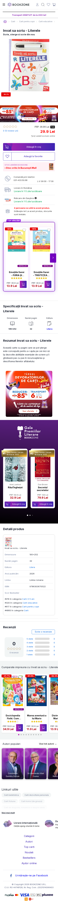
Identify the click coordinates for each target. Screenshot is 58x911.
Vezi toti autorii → (48, 743)
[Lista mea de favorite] (48, 4)
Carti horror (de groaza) (31, 801)
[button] (53, 258)
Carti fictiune (9, 801)
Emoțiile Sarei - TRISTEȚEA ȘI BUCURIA (41, 275)
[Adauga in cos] (23, 284)
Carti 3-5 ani (28, 599)
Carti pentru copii (30, 606)
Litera (49, 329)
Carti (26, 610)
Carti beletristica (11, 795)
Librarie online (5, 21)
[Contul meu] (37, 5)
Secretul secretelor (43, 488)
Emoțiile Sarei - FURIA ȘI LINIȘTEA (16, 275)
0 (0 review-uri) (10, 130)
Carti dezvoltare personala (37, 795)
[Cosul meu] (54, 4)
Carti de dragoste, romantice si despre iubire (24, 807)
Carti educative (30, 603)
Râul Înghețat (15, 487)
